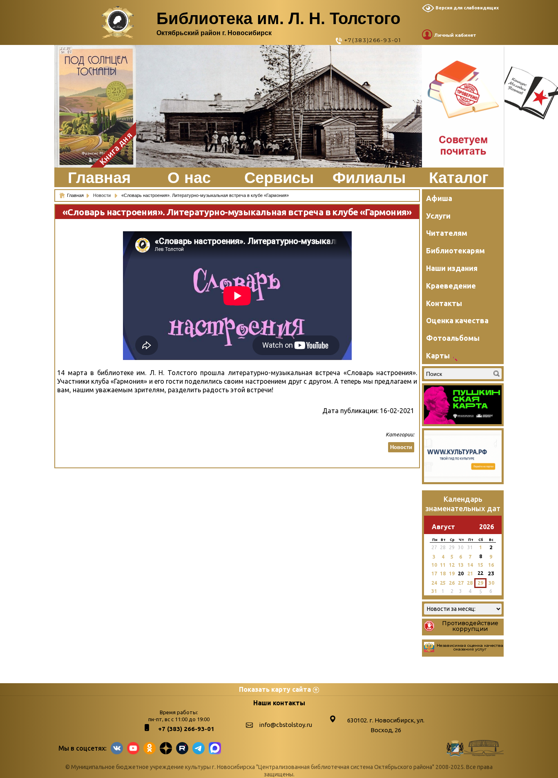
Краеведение (451, 286)
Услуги (438, 216)
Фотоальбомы (453, 338)
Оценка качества (457, 320)
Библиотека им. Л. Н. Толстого (278, 18)
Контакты (444, 303)
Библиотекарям (455, 250)
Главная (99, 178)
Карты (438, 355)
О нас (189, 178)
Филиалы (369, 178)
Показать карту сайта (275, 689)
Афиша (439, 198)
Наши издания (452, 268)
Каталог (459, 178)
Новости (102, 195)
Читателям (446, 233)
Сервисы (279, 178)
